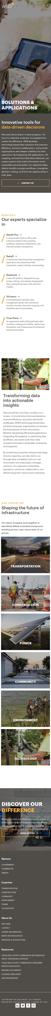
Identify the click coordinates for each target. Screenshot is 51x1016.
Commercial (8, 869)
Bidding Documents (11, 970)
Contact (6, 928)
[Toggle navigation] (47, 5)
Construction (9, 892)
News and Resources (12, 936)
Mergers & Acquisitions (13, 940)
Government (8, 865)
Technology (8, 908)
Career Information (11, 932)
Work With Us (27, 833)
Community (7, 896)
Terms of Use (40, 1002)
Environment (8, 900)
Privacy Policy (21, 1002)
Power (5, 904)
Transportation (9, 888)
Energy (5, 873)
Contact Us (27, 183)
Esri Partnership (10, 978)
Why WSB (6, 924)
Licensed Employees (11, 974)
